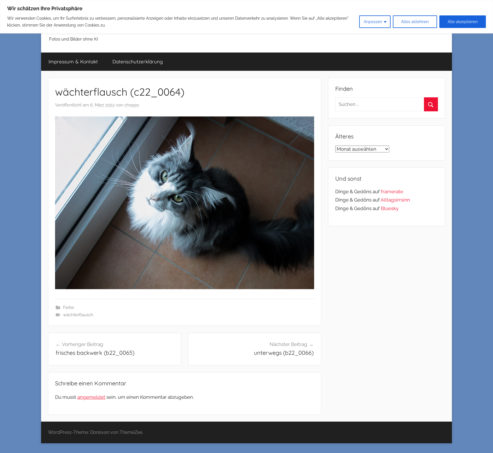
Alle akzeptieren (463, 21)
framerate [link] (392, 191)
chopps (131, 105)
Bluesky (390, 208)
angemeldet (91, 397)
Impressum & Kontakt (73, 62)
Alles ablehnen (415, 21)
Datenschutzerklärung (137, 62)
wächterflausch (78, 314)
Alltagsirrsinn (395, 200)
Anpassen (373, 21)
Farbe (68, 307)
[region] (246, 16)
